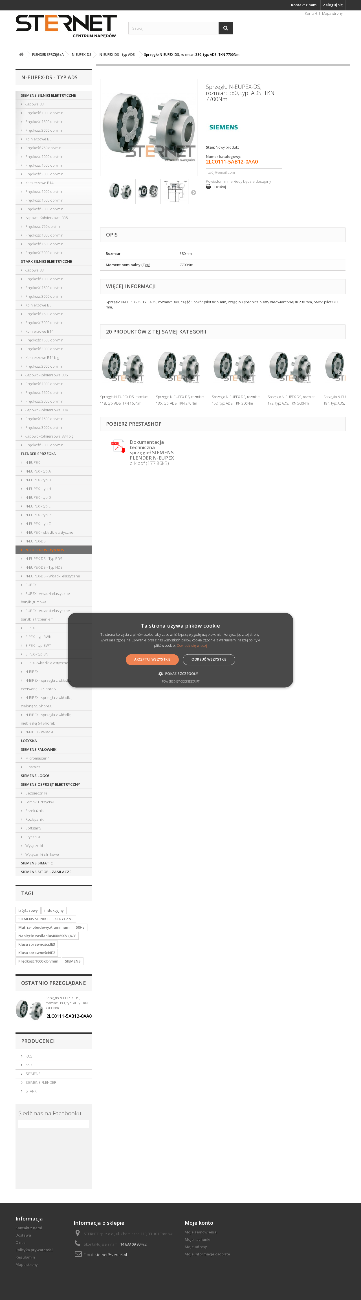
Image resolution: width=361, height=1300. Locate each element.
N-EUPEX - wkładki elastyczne (49, 532)
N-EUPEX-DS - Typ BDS (43, 558)
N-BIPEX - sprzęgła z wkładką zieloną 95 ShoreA (46, 702)
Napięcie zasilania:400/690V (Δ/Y (47, 935)
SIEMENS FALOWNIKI (39, 749)
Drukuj (220, 186)
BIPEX (30, 627)
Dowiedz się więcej (192, 645)
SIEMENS (73, 961)
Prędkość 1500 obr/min (44, 121)
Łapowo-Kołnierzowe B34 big (49, 436)
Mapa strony (332, 13)
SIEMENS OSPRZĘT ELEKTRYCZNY (50, 784)
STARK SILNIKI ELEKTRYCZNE (46, 261)
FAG (28, 1056)
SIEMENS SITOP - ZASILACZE (46, 871)
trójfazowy (28, 910)
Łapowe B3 (34, 104)
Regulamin (25, 1257)
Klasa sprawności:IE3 (36, 944)
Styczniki (32, 836)
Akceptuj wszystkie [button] (152, 659)
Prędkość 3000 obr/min (44, 130)
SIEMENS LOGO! (35, 775)
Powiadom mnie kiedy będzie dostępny (238, 181)
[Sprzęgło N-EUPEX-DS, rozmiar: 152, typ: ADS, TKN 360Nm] (237, 367)
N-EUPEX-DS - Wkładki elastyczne (52, 576)
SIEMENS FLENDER (40, 1082)
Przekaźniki (34, 810)
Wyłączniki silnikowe (42, 854)
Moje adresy (196, 1246)
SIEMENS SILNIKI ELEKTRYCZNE (48, 95)
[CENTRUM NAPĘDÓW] (68, 26)
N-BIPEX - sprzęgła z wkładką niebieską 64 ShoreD (46, 719)
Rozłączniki (34, 819)
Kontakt (311, 13)
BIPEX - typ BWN (38, 636)
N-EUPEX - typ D (38, 497)
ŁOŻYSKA (29, 740)
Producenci (38, 1041)
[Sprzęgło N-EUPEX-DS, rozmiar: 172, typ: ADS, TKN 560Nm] (293, 367)
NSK (28, 1064)
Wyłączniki (34, 845)
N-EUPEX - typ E (37, 506)
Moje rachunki (197, 1239)
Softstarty (33, 828)
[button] (180, 673)
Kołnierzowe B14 (39, 182)
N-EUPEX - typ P (38, 514)
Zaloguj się (333, 4)
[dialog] (180, 650)
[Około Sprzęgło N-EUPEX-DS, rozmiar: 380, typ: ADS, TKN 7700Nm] (29, 1010)
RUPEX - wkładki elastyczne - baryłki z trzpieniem (46, 615)
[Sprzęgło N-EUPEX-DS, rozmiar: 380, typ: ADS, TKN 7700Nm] (120, 191)
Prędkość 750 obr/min (43, 147)
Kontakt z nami (304, 4)
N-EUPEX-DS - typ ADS (44, 549)
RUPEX (30, 584)
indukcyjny (54, 910)
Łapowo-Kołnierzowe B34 (46, 409)
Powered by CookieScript (180, 681)
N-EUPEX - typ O (38, 523)
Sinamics (32, 766)
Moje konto (199, 1222)
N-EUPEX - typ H (38, 488)
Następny (193, 192)
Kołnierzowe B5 (38, 139)
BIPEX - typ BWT (38, 645)
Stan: (210, 147)
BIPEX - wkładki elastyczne (46, 662)
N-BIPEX (31, 671)
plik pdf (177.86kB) (152, 453)
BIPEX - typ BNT (37, 654)
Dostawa (23, 1235)
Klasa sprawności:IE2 (36, 952)
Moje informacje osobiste (207, 1254)
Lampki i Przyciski (39, 801)
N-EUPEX (32, 462)
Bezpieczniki (36, 793)
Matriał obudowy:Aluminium (43, 927)
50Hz (80, 927)
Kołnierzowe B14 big (42, 357)
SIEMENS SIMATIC (37, 863)
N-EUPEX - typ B (38, 479)
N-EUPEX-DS (35, 541)
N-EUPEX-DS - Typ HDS (44, 567)
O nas (20, 1242)
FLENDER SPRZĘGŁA (38, 453)
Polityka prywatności (34, 1249)
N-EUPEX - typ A (38, 471)
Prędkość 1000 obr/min (44, 112)
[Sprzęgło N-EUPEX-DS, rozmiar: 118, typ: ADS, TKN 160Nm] (125, 367)
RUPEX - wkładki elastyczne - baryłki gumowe (46, 597)
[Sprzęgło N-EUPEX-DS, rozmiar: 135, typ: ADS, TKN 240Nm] (181, 367)
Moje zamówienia (201, 1232)
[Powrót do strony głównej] (21, 54)
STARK (30, 1091)
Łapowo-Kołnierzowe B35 (46, 217)
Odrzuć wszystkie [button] (208, 659)
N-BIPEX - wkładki (39, 731)
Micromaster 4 (37, 758)
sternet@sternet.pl (111, 1254)
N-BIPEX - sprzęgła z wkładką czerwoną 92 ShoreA (46, 684)
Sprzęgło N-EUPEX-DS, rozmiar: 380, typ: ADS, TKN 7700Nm (66, 1003)
